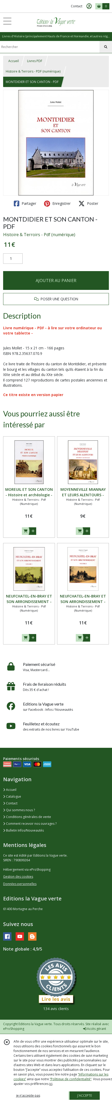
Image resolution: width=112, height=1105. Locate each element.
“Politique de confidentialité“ (70, 1079)
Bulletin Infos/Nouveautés (24, 830)
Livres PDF (34, 61)
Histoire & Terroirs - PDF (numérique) (33, 71)
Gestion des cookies (18, 876)
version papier (50, 394)
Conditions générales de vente (28, 817)
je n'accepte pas (28, 1095)
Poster (92, 203)
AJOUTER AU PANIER (56, 280)
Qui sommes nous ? (20, 810)
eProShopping (13, 1028)
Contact (76, 6)
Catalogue (13, 796)
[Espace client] (89, 6)
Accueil (13, 61)
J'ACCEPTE (84, 1095)
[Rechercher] (105, 47)
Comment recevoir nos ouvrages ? (31, 823)
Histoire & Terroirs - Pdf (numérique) (39, 234)
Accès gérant (96, 1028)
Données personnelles (19, 884)
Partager (28, 203)
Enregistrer (61, 203)
